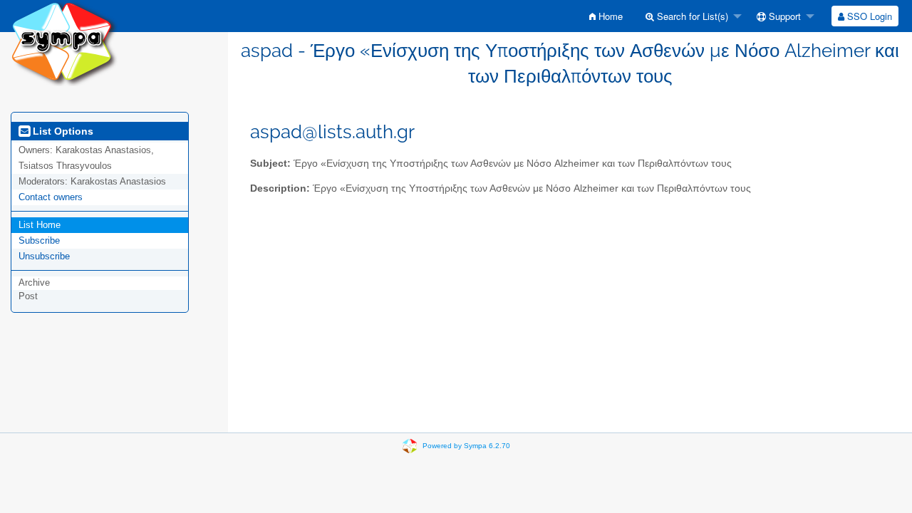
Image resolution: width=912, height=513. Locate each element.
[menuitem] (606, 16)
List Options (61, 131)
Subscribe (39, 240)
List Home (40, 224)
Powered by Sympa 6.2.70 (466, 446)
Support (783, 16)
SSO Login (868, 16)
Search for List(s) (691, 16)
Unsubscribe (44, 256)
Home (609, 16)
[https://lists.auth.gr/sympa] (64, 42)
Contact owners (51, 197)
